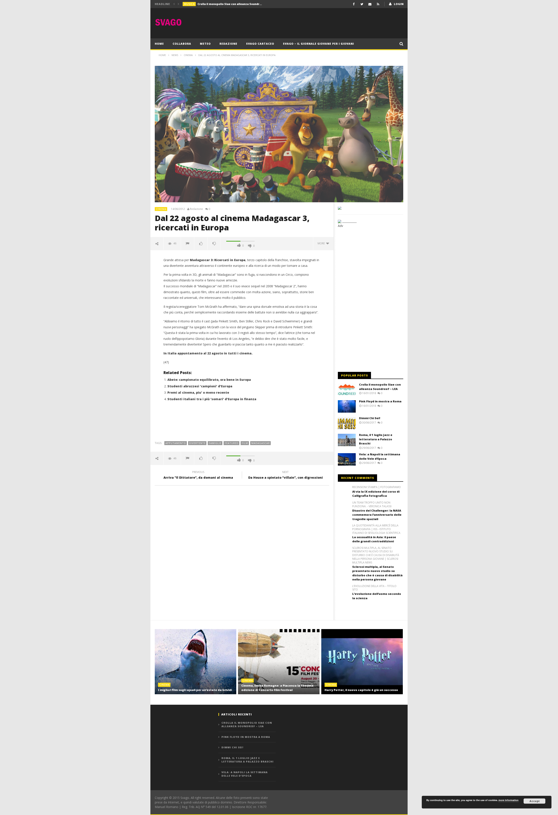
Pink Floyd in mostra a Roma (217, 4)
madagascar (260, 443)
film (245, 443)
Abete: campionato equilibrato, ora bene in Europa (209, 380)
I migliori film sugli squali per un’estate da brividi (195, 690)
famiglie (215, 443)
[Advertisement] (324, 22)
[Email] (370, 4)
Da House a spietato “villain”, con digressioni (285, 475)
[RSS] (378, 4)
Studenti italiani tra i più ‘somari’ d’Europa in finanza (211, 399)
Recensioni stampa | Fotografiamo (376, 487)
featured (231, 443)
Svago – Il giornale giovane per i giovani (318, 44)
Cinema (161, 209)
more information (508, 800)
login (399, 4)
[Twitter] (362, 4)
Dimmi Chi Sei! (369, 418)
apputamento (175, 443)
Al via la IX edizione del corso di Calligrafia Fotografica (376, 494)
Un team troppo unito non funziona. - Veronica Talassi (371, 504)
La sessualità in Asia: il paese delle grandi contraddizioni (374, 539)
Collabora (182, 44)
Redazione (228, 44)
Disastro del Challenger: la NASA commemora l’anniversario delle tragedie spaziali (376, 515)
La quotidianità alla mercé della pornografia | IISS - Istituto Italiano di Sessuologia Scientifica (376, 529)
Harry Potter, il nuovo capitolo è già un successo (361, 690)
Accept (534, 801)
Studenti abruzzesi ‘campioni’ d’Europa (199, 386)
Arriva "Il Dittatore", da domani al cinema (198, 475)
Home (159, 44)
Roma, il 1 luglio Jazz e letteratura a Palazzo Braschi (375, 439)
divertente (197, 443)
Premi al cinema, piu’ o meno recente (198, 392)
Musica (189, 4)
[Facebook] (354, 4)
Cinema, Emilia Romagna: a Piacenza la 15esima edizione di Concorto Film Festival (277, 688)
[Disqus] (242, 551)
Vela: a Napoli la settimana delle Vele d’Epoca (379, 456)
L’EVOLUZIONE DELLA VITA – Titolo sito (374, 588)
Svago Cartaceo (260, 44)
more (322, 243)
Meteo (205, 44)
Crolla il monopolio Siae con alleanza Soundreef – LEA (380, 387)
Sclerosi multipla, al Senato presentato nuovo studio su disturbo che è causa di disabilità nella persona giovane (377, 573)
